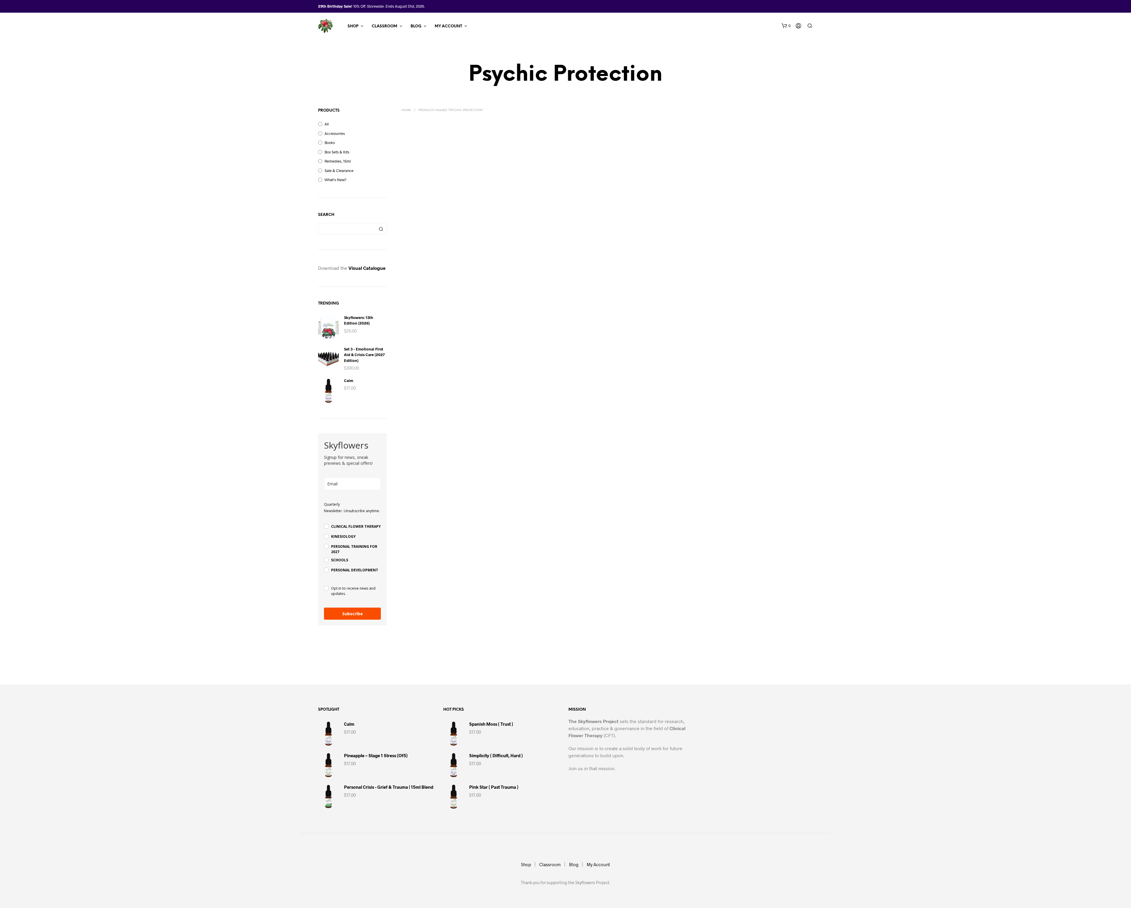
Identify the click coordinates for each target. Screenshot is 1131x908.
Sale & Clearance (339, 170)
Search (381, 229)
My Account (448, 26)
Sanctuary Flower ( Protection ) (596, 226)
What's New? (335, 179)
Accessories (335, 133)
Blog (416, 26)
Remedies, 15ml (338, 161)
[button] (786, 26)
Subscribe (352, 613)
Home (406, 110)
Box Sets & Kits (337, 152)
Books (330, 142)
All (327, 124)
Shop (353, 26)
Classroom (384, 26)
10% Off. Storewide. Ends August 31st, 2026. (389, 6)
